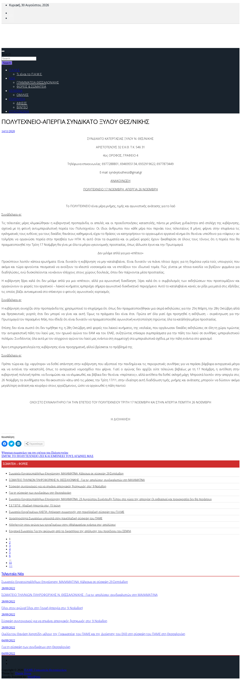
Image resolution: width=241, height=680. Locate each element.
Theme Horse (23, 673)
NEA (12, 78)
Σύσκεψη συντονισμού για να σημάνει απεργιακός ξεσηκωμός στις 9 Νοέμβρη (57, 486)
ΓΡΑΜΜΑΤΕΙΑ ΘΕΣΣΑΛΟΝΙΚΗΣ (38, 82)
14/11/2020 (8, 131)
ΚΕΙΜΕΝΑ (15, 91)
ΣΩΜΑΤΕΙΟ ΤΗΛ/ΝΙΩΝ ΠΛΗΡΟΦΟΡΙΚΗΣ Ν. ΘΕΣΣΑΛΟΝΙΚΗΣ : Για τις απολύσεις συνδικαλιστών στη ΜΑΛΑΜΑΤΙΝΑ (77, 480)
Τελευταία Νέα (13, 573)
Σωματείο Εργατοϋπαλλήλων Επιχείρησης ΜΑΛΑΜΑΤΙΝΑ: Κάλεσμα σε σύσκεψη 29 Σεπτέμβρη (66, 473)
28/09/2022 (8, 588)
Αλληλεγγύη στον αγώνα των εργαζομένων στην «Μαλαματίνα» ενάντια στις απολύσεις (62, 524)
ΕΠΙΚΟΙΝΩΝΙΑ (19, 111)
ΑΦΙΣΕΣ (22, 103)
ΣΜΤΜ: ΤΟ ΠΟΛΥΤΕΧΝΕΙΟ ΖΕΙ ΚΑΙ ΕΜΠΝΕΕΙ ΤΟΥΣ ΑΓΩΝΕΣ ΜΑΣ (47, 456)
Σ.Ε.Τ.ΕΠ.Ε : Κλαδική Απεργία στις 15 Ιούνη (34, 505)
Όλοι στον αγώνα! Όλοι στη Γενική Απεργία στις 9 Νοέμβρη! (42, 608)
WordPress (33, 676)
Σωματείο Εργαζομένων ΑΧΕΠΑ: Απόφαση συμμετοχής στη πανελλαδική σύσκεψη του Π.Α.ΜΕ (66, 512)
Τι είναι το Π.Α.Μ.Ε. (29, 74)
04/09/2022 (8, 640)
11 (10, 562)
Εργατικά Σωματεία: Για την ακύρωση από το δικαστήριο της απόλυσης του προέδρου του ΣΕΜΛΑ (70, 531)
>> (10, 566)
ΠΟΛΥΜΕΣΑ (17, 99)
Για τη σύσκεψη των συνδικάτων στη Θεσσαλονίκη (40, 492)
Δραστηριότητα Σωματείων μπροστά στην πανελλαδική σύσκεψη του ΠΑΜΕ (55, 518)
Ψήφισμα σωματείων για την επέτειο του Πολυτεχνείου (35, 452)
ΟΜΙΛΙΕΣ (23, 95)
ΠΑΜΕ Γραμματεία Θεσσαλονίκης (45, 670)
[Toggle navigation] (3, 51)
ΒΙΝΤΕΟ (22, 107)
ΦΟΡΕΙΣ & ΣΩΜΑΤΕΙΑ (31, 86)
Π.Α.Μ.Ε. (14, 70)
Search (6, 54)
